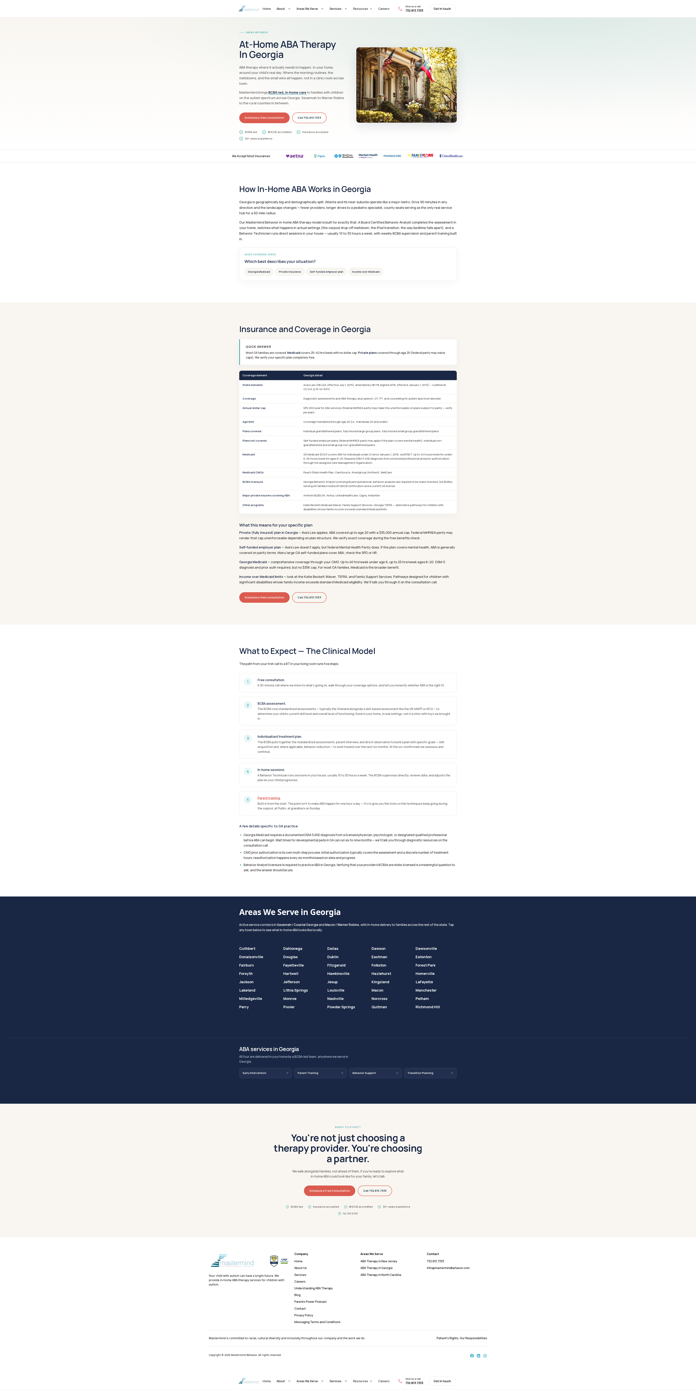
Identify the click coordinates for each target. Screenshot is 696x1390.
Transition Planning (420, 1073)
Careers (384, 9)
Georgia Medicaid (259, 271)
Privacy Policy (303, 1315)
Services (335, 9)
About (281, 9)
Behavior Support (364, 1073)
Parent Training (308, 1073)
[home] (249, 8)
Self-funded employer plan (326, 271)
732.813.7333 (435, 1261)
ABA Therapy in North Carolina (381, 1275)
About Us (300, 1268)
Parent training (269, 798)
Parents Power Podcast (310, 1302)
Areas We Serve (307, 9)
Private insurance (290, 271)
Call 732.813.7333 (309, 118)
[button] (284, 8)
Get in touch (442, 9)
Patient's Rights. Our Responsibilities (462, 1338)
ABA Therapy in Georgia (376, 1268)
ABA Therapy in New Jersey (379, 1261)
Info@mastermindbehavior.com (448, 1268)
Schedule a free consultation (264, 118)
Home (267, 9)
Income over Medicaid (366, 271)
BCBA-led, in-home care (287, 92)
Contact (300, 1309)
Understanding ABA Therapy (313, 1288)
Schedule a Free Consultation (329, 1191)
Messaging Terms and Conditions (317, 1322)
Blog (297, 1295)
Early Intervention (254, 1073)
